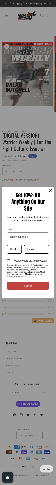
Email (10, 229)
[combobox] (14, 249)
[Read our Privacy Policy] (47, 265)
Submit (28, 285)
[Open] (7, 477)
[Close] (50, 190)
